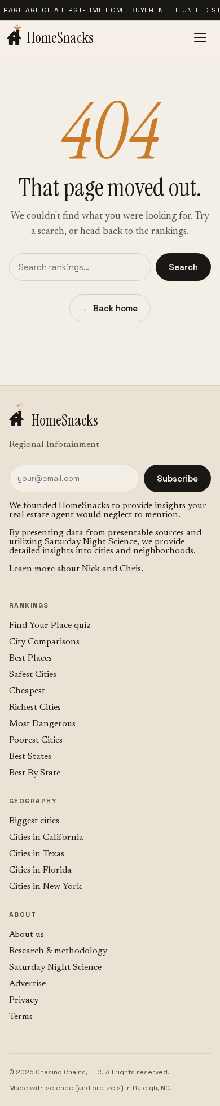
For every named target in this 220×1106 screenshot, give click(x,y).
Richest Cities (35, 707)
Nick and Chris (111, 569)
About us (26, 934)
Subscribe (177, 478)
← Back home (110, 308)
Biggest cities (34, 821)
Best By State (34, 773)
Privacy (23, 1000)
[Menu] (200, 38)
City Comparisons (44, 642)
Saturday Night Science (91, 542)
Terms (21, 1016)
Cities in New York (45, 886)
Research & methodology (58, 951)
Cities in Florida (40, 870)
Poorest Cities (36, 740)
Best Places (30, 658)
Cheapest (27, 691)
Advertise (27, 983)
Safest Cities (32, 674)
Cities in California (46, 837)
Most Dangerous (42, 723)
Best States (30, 756)
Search (183, 267)
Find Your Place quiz (50, 625)
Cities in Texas (36, 853)
